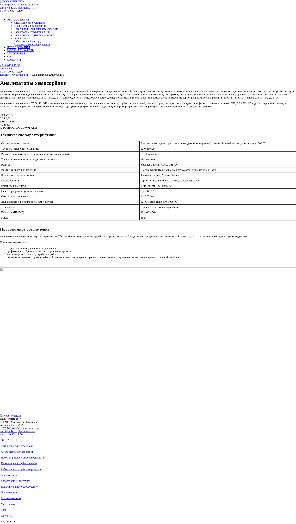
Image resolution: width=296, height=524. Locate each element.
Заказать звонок (30, 4)
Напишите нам (26, 7)
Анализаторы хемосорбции (30, 25)
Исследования (9, 492)
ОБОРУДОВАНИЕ (18, 19)
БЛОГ (10, 56)
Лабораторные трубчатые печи (32, 31)
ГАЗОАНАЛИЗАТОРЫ (20, 50)
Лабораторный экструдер (28, 41)
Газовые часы (22, 38)
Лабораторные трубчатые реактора (34, 35)
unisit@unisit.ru (8, 7)
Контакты (6, 515)
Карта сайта (8, 521)
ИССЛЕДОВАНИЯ (18, 47)
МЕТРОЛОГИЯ (16, 53)
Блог (3, 509)
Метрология (8, 504)
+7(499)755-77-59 (10, 4)
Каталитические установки (30, 22)
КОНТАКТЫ (14, 59)
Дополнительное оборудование (32, 44)
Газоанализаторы (11, 498)
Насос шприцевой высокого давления (36, 28)
